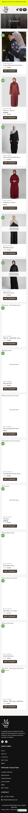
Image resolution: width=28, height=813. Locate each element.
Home (3, 751)
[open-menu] (25, 9)
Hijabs (3, 763)
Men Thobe (4, 760)
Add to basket (10, 71)
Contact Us (4, 757)
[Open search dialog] (20, 9)
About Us (3, 754)
